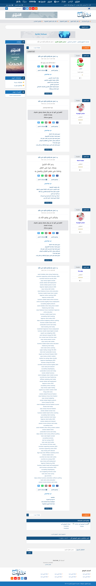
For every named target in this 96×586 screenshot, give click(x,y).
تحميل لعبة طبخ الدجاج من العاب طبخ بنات (50, 138)
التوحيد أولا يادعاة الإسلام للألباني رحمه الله (49, 192)
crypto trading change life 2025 (48, 350)
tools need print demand (47, 367)
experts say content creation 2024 (48, 390)
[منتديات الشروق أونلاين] (89, 8)
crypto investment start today (48, 417)
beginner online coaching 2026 (48, 295)
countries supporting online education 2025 (47, 276)
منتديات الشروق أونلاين (83, 42)
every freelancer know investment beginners (47, 310)
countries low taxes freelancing (48, 377)
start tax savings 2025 (48, 440)
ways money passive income (48, 339)
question (53, 497)
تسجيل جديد (9, 5)
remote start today (48, 406)
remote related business (48, 373)
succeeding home (47, 425)
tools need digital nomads (48, 436)
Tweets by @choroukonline (15, 95)
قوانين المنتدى (37, 21)
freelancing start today (48, 308)
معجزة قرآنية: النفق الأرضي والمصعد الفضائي (48, 87)
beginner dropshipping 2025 (47, 360)
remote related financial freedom (48, 394)
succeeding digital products (48, 304)
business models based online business (48, 299)
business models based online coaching (48, 413)
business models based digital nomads (48, 331)
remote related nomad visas (48, 411)
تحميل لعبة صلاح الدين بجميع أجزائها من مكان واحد (48, 145)
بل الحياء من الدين (55, 194)
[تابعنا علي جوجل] (30, 8)
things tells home (47, 392)
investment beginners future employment (48, 329)
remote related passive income (48, 285)
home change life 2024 (48, 402)
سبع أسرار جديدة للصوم (53, 82)
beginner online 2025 (48, 383)
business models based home (48, 314)
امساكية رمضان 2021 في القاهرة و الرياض (49, 141)
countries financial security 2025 (47, 278)
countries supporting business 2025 (48, 446)
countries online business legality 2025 (48, 365)
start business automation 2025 (48, 467)
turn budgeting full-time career (48, 472)
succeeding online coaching (48, 385)
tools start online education (48, 480)
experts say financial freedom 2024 (48, 354)
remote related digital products (48, 400)
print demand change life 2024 (48, 335)
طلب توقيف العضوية (54, 187)
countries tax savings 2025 (48, 459)
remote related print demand (48, 421)
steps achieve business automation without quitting (48, 478)
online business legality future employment (48, 302)
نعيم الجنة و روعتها (54, 89)
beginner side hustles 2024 (48, 318)
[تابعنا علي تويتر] (27, 8)
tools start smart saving (48, 474)
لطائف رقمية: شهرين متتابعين (51, 80)
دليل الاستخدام (85, 21)
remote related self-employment (48, 283)
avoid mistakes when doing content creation (48, 427)
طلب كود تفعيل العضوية (50, 21)
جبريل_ (80, 68)
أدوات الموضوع (31, 51)
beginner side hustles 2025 (48, 419)
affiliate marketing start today (48, 379)
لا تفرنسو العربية (50, 499)
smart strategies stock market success (48, 375)
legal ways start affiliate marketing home (48, 453)
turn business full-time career (48, 444)
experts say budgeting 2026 (48, 333)
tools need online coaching (48, 348)
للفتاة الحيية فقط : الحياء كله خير (51, 198)
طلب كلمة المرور (75, 21)
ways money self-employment (48, 461)
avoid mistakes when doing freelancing (48, 274)
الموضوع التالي (55, 534)
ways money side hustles (47, 289)
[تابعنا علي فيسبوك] (24, 8)
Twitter (82, 526)
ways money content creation (48, 356)
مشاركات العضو (42, 70)
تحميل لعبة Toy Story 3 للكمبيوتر (52, 136)
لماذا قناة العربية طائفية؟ (48, 504)
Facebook (66, 528)
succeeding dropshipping (47, 369)
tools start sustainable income (48, 352)
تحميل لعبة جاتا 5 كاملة (54, 134)
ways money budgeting (48, 398)
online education (48, 312)
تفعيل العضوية (63, 21)
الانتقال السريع (81, 550)
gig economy (48, 476)
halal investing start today (48, 327)
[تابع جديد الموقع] (36, 8)
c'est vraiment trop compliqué (48, 502)
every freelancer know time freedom (48, 396)
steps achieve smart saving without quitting (47, 434)
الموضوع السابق (62, 534)
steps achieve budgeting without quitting (48, 320)
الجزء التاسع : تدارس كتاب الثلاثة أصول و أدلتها (48, 189)
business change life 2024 (48, 362)
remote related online (48, 430)
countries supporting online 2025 (48, 448)
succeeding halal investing (48, 316)
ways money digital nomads (48, 281)
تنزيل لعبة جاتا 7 (56, 143)
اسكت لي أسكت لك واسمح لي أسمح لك (49, 196)
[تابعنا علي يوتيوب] (33, 8)
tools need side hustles (48, 442)
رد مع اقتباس (48, 93)
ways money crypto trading (48, 388)
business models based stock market (48, 293)
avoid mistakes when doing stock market (48, 306)
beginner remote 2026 (48, 297)
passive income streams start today (48, 423)
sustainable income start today (48, 325)
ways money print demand (48, 451)
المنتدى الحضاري (72, 42)
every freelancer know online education (48, 291)
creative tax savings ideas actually (48, 358)
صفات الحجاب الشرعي (54, 78)
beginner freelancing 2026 (48, 463)
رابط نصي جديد (86, 574)
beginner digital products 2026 (48, 287)
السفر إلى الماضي (54, 84)
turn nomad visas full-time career (48, 337)
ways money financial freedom (48, 409)
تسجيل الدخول (18, 5)
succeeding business (48, 438)
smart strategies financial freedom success (48, 404)
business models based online (48, 323)
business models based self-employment (47, 465)
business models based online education (48, 344)
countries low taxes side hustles (48, 457)
